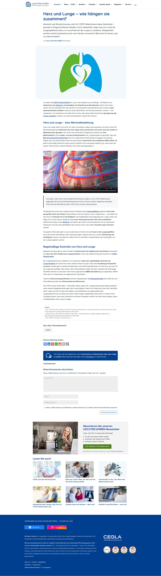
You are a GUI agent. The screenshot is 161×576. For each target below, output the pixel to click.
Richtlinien (90, 357)
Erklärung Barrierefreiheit (32, 567)
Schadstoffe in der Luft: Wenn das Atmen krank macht (112, 480)
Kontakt (34, 562)
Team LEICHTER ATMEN (54, 41)
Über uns (27, 562)
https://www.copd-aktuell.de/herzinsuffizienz (57, 316)
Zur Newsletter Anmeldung (97, 446)
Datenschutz (37, 565)
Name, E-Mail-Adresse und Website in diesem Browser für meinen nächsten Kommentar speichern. (81, 408)
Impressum (28, 565)
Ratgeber (117, 4)
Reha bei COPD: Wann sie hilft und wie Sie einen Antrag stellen (80, 480)
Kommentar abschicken (108, 412)
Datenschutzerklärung (117, 451)
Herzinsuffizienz (93, 211)
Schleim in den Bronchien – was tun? (113, 504)
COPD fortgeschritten (61, 102)
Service (128, 4)
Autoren (57, 4)
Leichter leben (104, 4)
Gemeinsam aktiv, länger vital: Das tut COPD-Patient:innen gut (47, 505)
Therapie (91, 4)
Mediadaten (42, 562)
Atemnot (59, 105)
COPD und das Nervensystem (44, 479)
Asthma (82, 4)
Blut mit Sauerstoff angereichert (55, 138)
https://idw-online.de (64, 311)
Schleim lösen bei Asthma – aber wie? (80, 504)
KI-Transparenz (46, 567)
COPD (72, 4)
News (66, 4)
